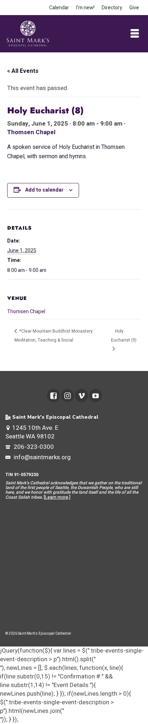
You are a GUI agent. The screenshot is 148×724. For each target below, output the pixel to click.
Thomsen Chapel (31, 132)
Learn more (56, 497)
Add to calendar (44, 190)
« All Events (22, 71)
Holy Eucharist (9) (124, 335)
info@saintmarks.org (41, 457)
